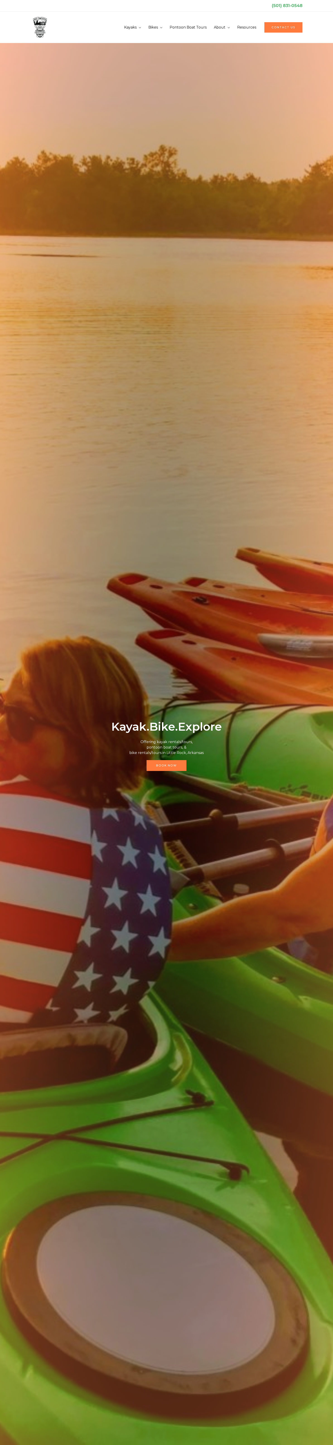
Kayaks (130, 27)
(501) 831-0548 (287, 5)
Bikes (153, 27)
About (219, 27)
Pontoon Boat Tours (188, 27)
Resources (246, 27)
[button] (283, 27)
